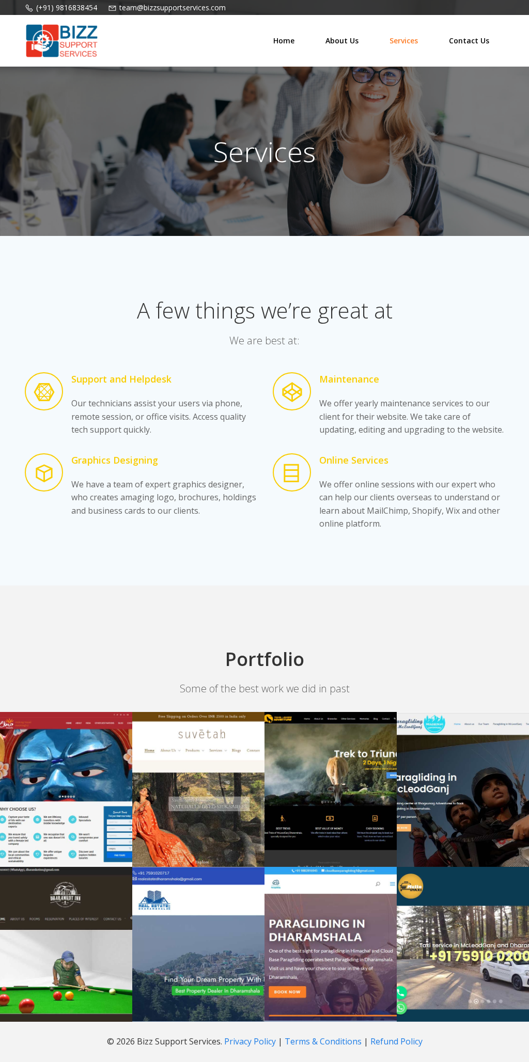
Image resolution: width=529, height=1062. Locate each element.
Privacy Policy (251, 1041)
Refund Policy (396, 1041)
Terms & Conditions (324, 1041)
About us (342, 40)
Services (404, 40)
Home (283, 40)
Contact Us (469, 40)
